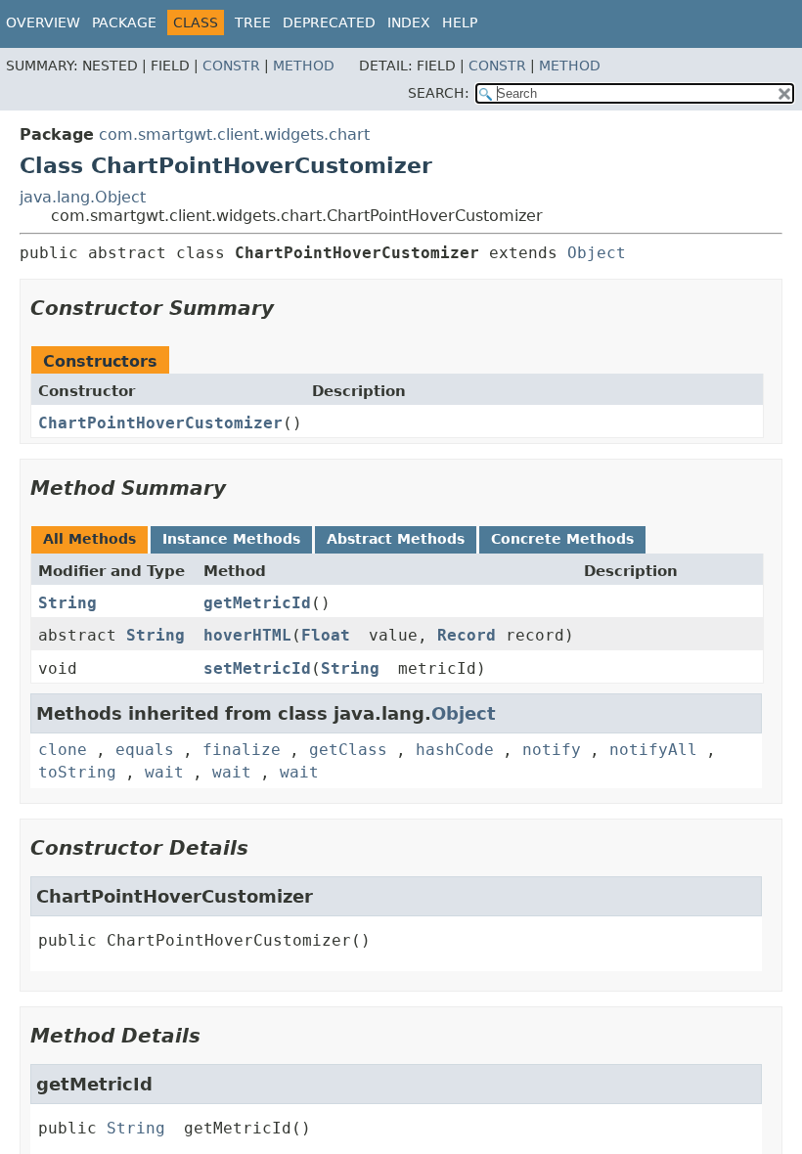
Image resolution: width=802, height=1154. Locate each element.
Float (325, 635)
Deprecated (329, 22)
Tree (253, 22)
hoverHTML (247, 635)
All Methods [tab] (89, 539)
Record (466, 635)
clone (62, 749)
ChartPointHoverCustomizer (160, 423)
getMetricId (257, 603)
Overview (43, 22)
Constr (231, 65)
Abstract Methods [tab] (396, 539)
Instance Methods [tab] (231, 539)
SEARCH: (438, 93)
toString (77, 772)
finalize (241, 749)
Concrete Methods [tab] (562, 539)
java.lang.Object (83, 197)
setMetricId (257, 668)
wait (164, 772)
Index (408, 22)
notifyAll (653, 749)
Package (124, 22)
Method (303, 65)
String (67, 603)
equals (144, 749)
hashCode (455, 749)
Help (459, 22)
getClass (348, 749)
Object (596, 253)
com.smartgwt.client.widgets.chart (234, 134)
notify (551, 749)
